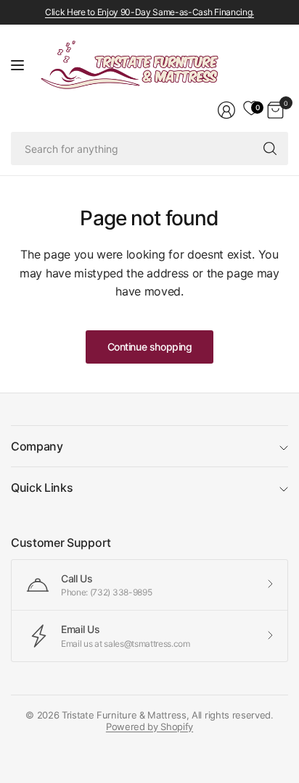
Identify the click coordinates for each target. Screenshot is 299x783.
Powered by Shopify (149, 726)
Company (37, 446)
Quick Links (42, 487)
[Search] (270, 148)
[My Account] (226, 110)
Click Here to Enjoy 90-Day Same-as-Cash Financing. (149, 12)
